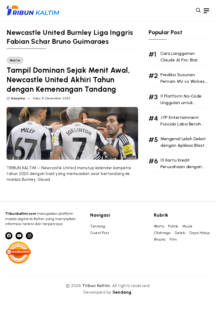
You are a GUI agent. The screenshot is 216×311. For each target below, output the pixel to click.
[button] (198, 10)
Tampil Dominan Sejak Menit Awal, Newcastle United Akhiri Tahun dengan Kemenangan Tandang (68, 80)
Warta (15, 60)
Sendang (121, 292)
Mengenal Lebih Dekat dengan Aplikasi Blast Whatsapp (183, 145)
